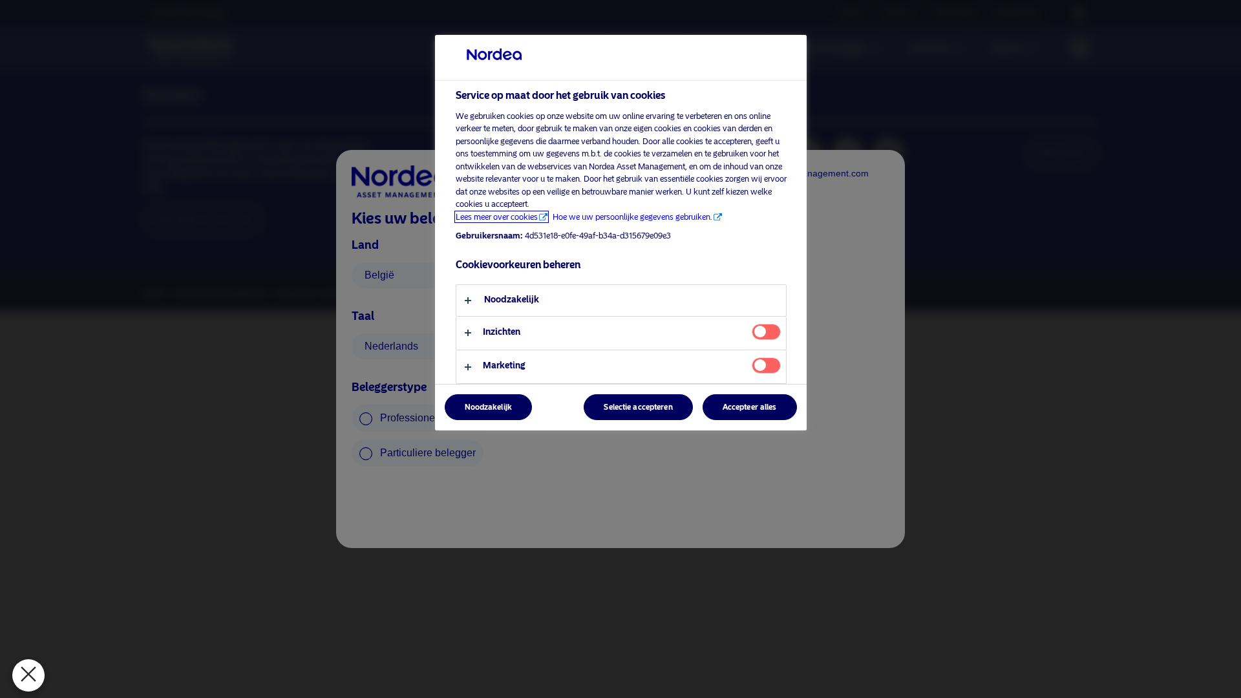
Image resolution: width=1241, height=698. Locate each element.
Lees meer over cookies (497, 217)
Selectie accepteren (638, 407)
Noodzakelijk (488, 407)
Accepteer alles (750, 407)
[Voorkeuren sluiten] (28, 675)
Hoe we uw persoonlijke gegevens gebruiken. (632, 217)
